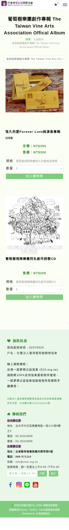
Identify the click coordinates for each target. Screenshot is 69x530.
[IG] (19, 484)
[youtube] (36, 484)
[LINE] (27, 484)
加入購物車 (34, 176)
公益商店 (38, 39)
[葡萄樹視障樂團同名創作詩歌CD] (34, 225)
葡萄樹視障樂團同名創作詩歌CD (31, 259)
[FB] (10, 484)
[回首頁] (17, 3)
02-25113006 (24, 436)
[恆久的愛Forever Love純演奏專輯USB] (34, 90)
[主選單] (65, 5)
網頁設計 (45, 513)
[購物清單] (55, 4)
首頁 (28, 39)
